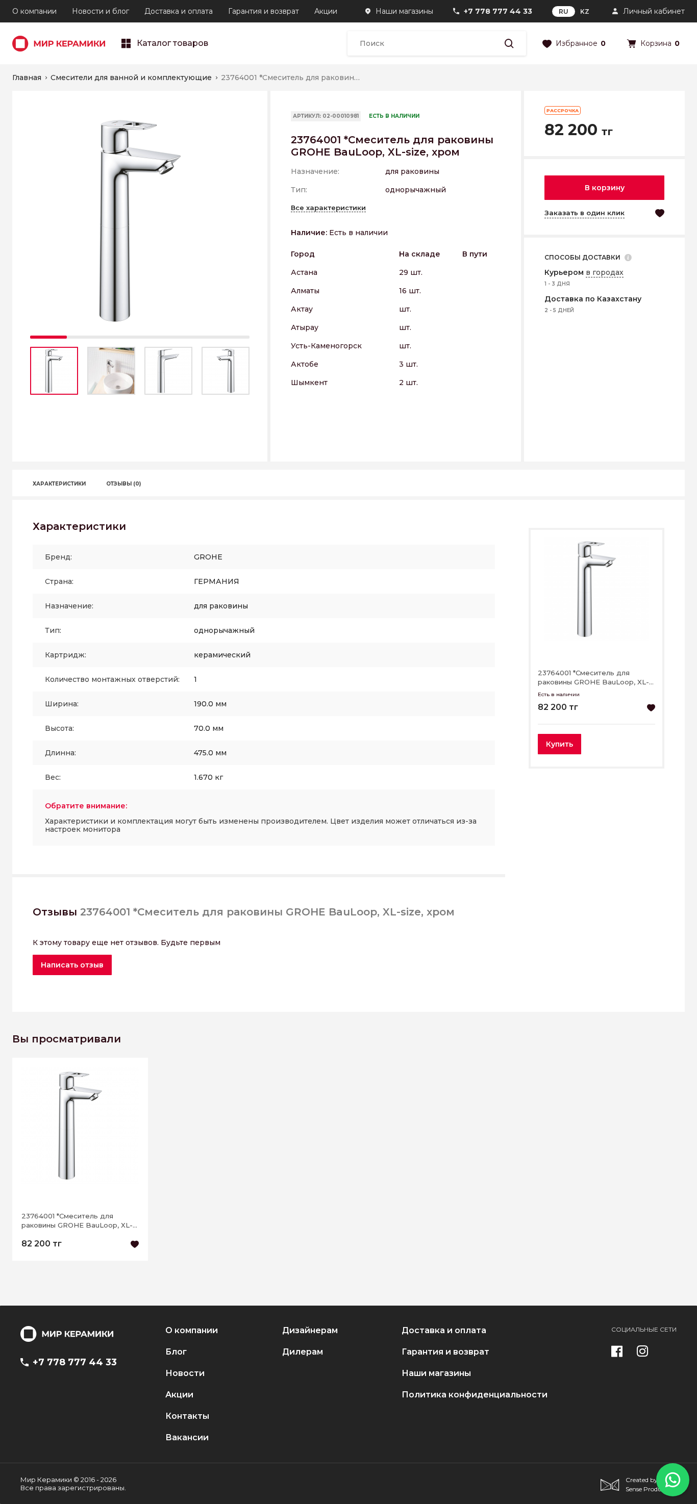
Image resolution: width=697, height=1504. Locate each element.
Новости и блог (100, 11)
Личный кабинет (654, 11)
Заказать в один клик (584, 213)
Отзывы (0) (123, 483)
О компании (34, 11)
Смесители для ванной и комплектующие (131, 77)
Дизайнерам (310, 1330)
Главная (26, 77)
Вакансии (187, 1437)
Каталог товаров (172, 43)
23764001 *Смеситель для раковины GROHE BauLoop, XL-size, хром (593, 677)
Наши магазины (404, 11)
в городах (605, 272)
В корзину (605, 187)
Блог (176, 1352)
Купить (559, 744)
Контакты (187, 1416)
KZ (584, 11)
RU (563, 11)
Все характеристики (328, 207)
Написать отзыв (72, 965)
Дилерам (302, 1352)
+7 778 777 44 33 (498, 11)
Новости (185, 1373)
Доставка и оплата (178, 11)
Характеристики (59, 483)
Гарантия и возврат (263, 11)
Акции (325, 11)
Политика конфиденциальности (474, 1394)
